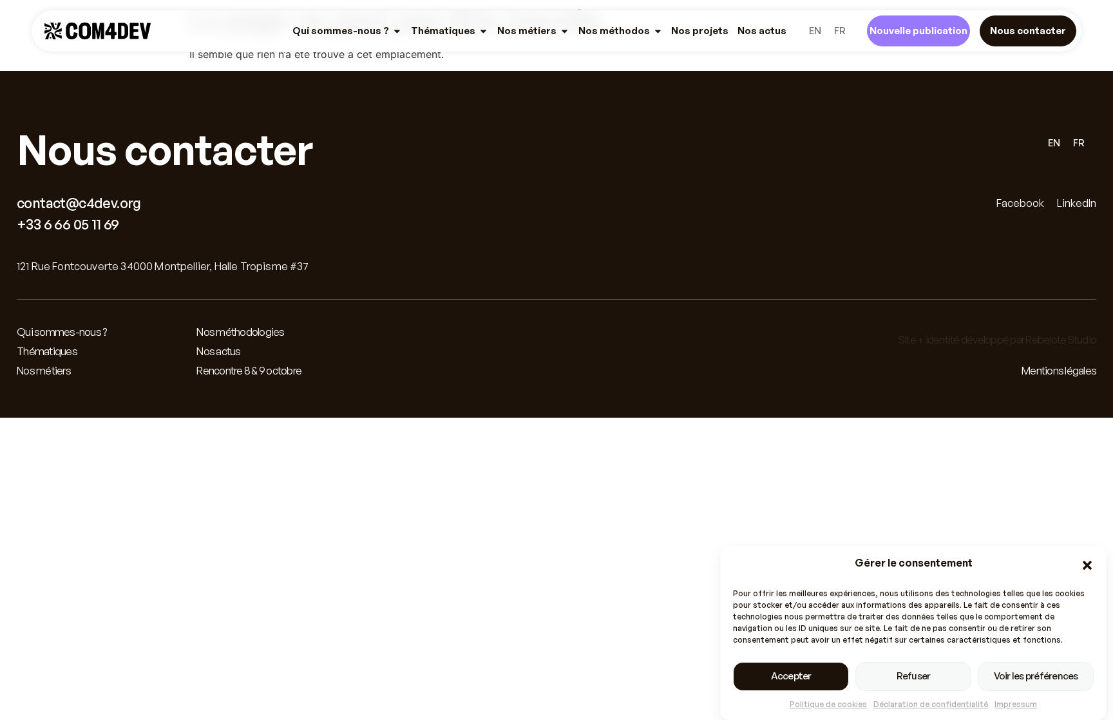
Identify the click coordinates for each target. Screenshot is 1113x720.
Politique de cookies (828, 704)
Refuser (914, 676)
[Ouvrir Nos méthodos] (658, 31)
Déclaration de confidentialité (930, 704)
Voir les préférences (1036, 676)
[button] (1087, 565)
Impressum (1015, 704)
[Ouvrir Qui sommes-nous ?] (397, 31)
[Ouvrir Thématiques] (483, 31)
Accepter (791, 676)
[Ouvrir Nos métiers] (564, 31)
